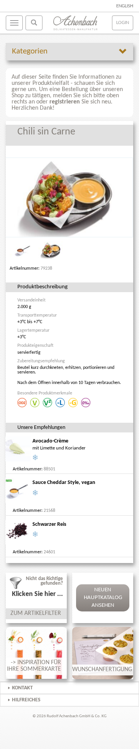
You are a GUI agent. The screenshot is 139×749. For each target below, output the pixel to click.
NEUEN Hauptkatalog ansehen (103, 597)
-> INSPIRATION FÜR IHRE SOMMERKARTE (34, 666)
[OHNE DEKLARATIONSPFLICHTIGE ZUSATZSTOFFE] (22, 402)
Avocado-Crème (50, 441)
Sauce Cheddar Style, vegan (63, 483)
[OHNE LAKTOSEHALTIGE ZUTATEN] (61, 402)
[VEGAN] (48, 402)
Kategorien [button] (29, 51)
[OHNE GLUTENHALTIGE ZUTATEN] (73, 402)
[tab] (69, 51)
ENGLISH (124, 6)
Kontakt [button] (22, 688)
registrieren (64, 102)
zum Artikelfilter (35, 613)
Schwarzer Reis (49, 524)
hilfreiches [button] (26, 700)
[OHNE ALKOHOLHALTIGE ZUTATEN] (86, 402)
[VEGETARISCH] (35, 402)
